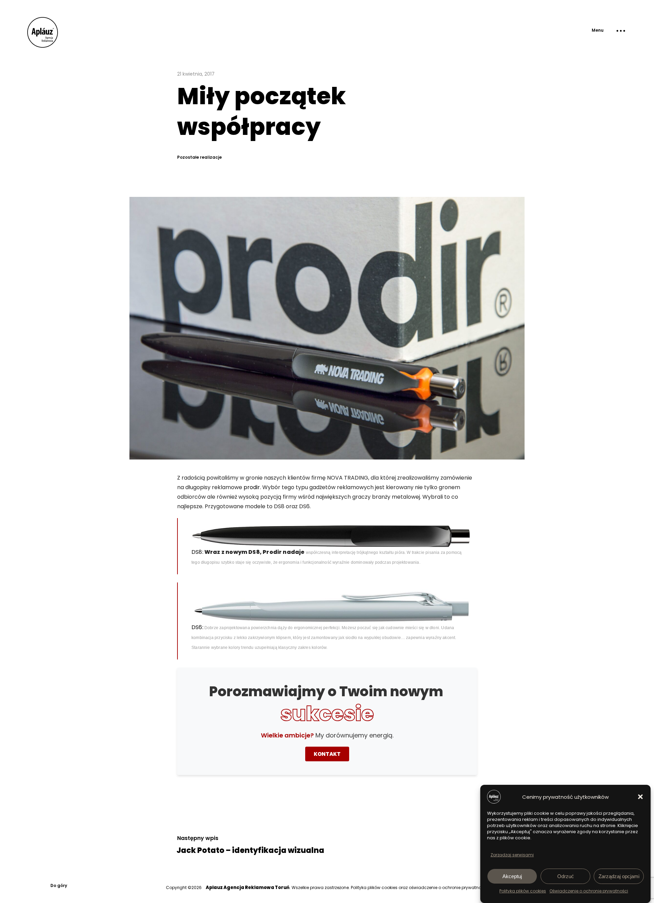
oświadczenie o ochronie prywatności (448, 887)
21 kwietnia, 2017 (196, 74)
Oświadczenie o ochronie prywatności (588, 891)
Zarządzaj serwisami (512, 855)
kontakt (327, 754)
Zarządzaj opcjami (618, 876)
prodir (252, 487)
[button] (640, 796)
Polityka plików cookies (522, 891)
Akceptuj (512, 876)
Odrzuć (565, 876)
